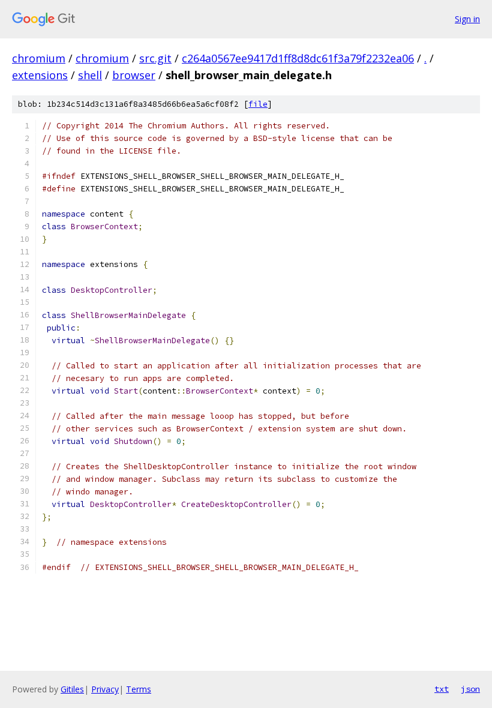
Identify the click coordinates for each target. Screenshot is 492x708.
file (258, 104)
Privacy (105, 689)
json (470, 688)
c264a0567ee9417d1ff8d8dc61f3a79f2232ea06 (298, 58)
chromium (38, 58)
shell (90, 75)
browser (133, 75)
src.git (155, 58)
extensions (40, 75)
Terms (138, 689)
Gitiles (72, 689)
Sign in (467, 19)
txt (441, 688)
